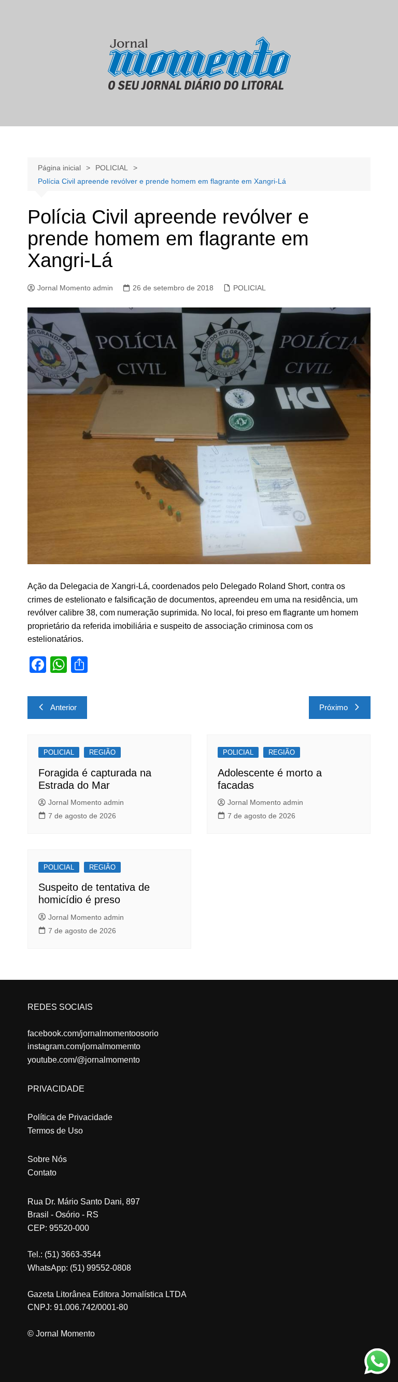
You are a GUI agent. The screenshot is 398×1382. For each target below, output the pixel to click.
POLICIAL (249, 288)
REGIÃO (102, 752)
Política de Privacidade (69, 1117)
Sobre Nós (47, 1159)
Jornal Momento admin (75, 288)
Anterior (63, 707)
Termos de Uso (55, 1130)
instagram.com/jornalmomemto (83, 1046)
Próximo (333, 707)
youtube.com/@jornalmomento (83, 1059)
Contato (41, 1172)
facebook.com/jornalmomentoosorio (93, 1033)
